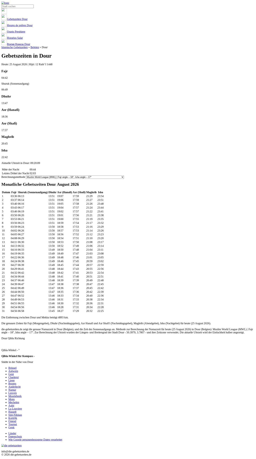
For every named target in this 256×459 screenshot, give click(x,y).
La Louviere (15, 408)
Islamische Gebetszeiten (14, 47)
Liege (11, 380)
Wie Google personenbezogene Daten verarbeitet (35, 439)
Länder (12, 433)
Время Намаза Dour (18, 44)
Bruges (12, 383)
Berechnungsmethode (13, 176)
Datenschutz (15, 436)
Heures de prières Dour (20, 25)
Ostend (12, 421)
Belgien (34, 47)
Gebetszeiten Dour (17, 19)
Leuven (12, 392)
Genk (11, 427)
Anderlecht (14, 386)
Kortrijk (12, 418)
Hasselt (12, 411)
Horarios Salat (15, 37)
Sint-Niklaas (15, 414)
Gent (11, 374)
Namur (12, 389)
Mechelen (13, 402)
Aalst (11, 405)
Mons (11, 399)
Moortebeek (15, 396)
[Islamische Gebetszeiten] (5, 2)
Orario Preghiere (16, 31)
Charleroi (13, 377)
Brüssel (12, 367)
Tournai (12, 424)
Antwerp (13, 371)
